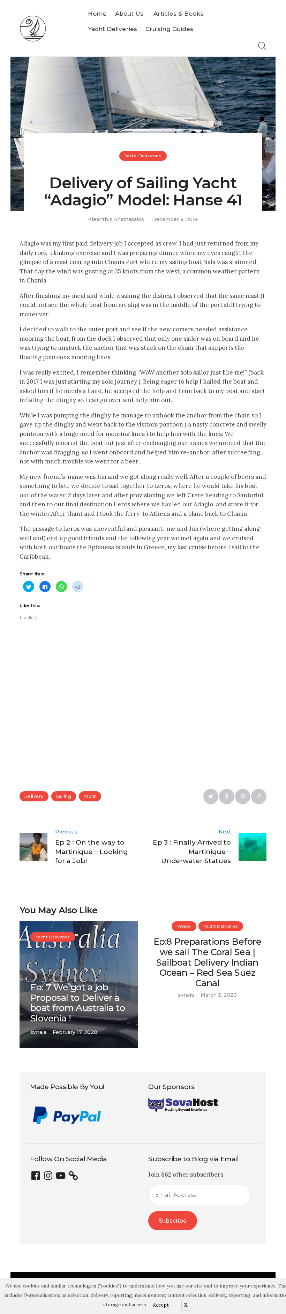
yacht (90, 796)
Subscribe (173, 1220)
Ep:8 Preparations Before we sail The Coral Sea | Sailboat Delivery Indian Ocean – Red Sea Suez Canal (207, 962)
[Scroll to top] (252, 1280)
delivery (34, 796)
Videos (184, 926)
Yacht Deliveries (143, 155)
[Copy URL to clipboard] (258, 796)
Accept (161, 1305)
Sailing (63, 796)
